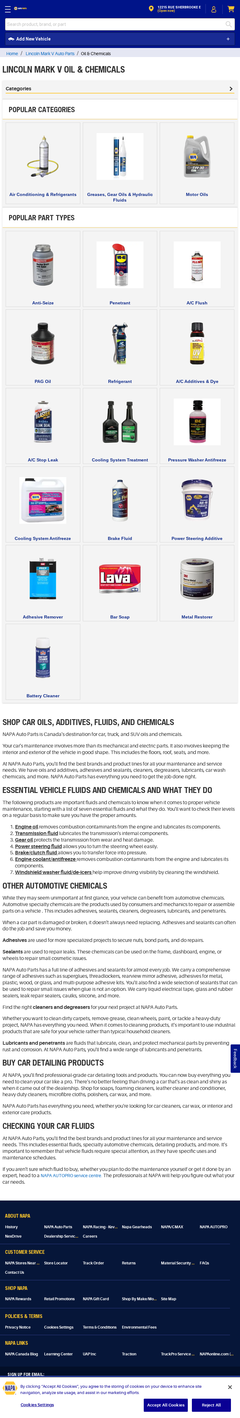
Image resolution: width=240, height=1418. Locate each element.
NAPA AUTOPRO (214, 1227)
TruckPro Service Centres (183, 1354)
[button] (174, 9)
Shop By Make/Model (140, 1299)
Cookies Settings (58, 1327)
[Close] (230, 1387)
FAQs (204, 1263)
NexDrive (13, 1236)
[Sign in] (214, 9)
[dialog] (214, 9)
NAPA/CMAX (172, 1227)
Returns (129, 1263)
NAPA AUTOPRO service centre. (71, 1175)
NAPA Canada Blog (21, 1354)
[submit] (230, 24)
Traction (129, 1354)
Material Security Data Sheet (186, 1263)
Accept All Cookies (165, 1405)
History (11, 1227)
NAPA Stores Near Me (23, 1263)
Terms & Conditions (100, 1327)
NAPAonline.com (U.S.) (219, 1354)
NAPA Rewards (18, 1299)
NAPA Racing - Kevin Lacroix (107, 1227)
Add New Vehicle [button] (33, 38)
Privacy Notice (18, 1327)
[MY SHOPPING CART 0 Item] (231, 9)
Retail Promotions (59, 1299)
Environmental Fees (139, 1327)
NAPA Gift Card (96, 1299)
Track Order (93, 1263)
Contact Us (14, 1272)
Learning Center (58, 1354)
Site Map (168, 1299)
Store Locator (56, 1263)
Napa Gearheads (137, 1227)
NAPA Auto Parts (58, 1227)
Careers (90, 1236)
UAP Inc (89, 1354)
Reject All (211, 1405)
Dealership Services (61, 1236)
